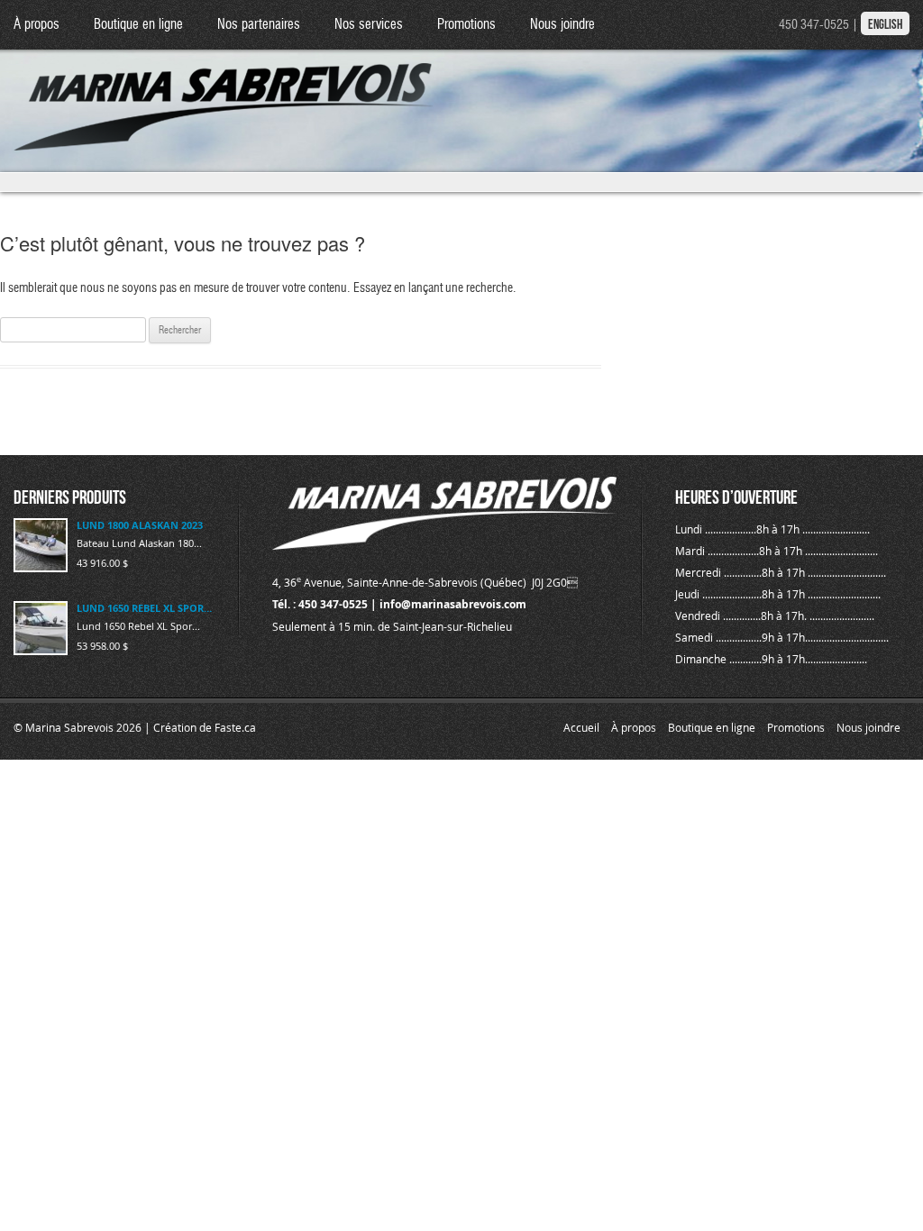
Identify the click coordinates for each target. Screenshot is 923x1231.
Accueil (581, 727)
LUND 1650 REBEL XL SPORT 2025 (146, 608)
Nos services (368, 25)
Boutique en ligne (138, 25)
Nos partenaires (258, 25)
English (885, 24)
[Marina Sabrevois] (224, 91)
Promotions (466, 25)
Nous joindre (562, 25)
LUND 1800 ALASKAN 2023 (140, 525)
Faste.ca (235, 727)
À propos (36, 25)
